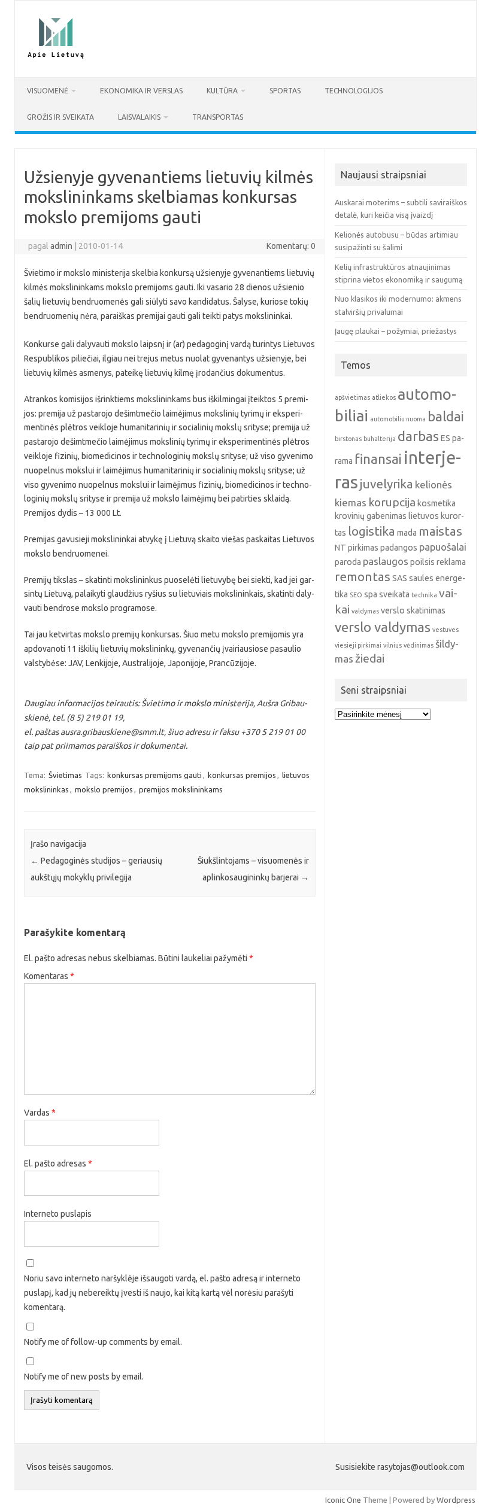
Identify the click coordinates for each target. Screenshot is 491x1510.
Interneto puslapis (58, 1214)
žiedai (369, 658)
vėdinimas (419, 645)
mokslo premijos (104, 789)
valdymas (365, 611)
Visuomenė (47, 91)
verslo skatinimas (413, 610)
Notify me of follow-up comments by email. (103, 1342)
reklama (451, 562)
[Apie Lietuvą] (55, 57)
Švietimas (65, 775)
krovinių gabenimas (371, 516)
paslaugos (385, 561)
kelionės (433, 484)
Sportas (285, 91)
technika (424, 594)
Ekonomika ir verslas (141, 91)
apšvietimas (352, 397)
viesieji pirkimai (358, 645)
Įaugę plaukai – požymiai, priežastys (396, 331)
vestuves (445, 629)
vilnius (392, 645)
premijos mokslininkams (181, 789)
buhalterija (379, 438)
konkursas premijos (242, 775)
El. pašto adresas (58, 1163)
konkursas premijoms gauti (154, 775)
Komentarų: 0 (291, 246)
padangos (398, 547)
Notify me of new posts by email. (84, 1376)
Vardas (40, 1112)
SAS (399, 578)
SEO (356, 594)
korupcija (392, 502)
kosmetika (436, 503)
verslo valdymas (383, 626)
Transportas (217, 117)
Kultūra (222, 91)
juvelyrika (386, 484)
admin (61, 246)
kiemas (350, 502)
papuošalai (442, 546)
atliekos (384, 397)
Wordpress (456, 1500)
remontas (362, 577)
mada (407, 532)
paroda (348, 562)
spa (370, 594)
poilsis (422, 562)
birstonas (348, 438)
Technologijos (354, 91)
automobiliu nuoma (398, 419)
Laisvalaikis (139, 117)
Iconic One (343, 1500)
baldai (446, 416)
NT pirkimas (356, 547)
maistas (440, 531)
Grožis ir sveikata (60, 117)
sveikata (394, 594)
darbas (418, 436)
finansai (378, 458)
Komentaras (49, 976)
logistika (371, 531)
